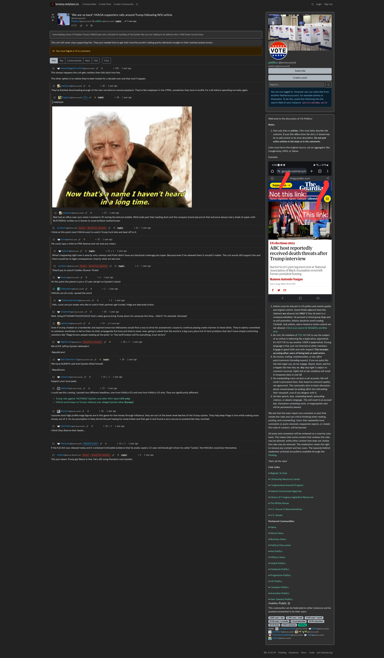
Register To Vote (278, 473)
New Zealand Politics (281, 599)
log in (69, 51)
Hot (54, 60)
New (87, 60)
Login (319, 4)
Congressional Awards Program (286, 485)
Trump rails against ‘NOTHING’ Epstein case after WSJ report (93, 398)
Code (311, 652)
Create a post (300, 78)
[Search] (312, 4)
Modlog (272, 455)
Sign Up (328, 4)
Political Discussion (280, 545)
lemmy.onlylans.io (67, 4)
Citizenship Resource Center (285, 479)
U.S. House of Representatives (286, 509)
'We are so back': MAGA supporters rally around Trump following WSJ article (121, 15)
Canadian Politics (279, 587)
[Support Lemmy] (137, 4)
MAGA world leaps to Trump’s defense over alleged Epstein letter (94, 402)
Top (61, 60)
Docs (303, 652)
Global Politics (278, 563)
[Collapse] (53, 68)
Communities (89, 4)
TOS (300, 335)
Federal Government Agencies (286, 491)
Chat (106, 60)
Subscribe (300, 71)
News (273, 527)
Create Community (124, 4)
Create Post (105, 4)
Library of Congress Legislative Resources (292, 497)
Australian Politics (279, 593)
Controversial (74, 60)
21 (75, 25)
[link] (81, 26)
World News (277, 533)
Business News (278, 539)
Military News (277, 557)
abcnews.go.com (78, 18)
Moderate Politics (279, 569)
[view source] (91, 25)
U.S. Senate (276, 515)
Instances (294, 652)
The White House (279, 503)
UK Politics (276, 581)
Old (96, 60)
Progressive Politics (280, 575)
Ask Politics (276, 551)
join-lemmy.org (324, 652)
